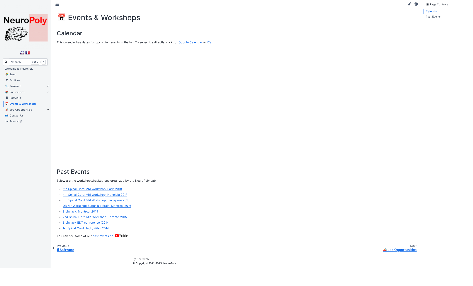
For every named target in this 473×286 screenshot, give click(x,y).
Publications (15, 92)
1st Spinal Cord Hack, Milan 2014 (86, 228)
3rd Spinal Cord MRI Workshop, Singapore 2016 (96, 200)
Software (13, 97)
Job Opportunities (18, 109)
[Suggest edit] (409, 4)
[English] (22, 54)
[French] (27, 54)
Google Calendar (190, 42)
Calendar (432, 11)
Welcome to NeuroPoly (19, 68)
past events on (103, 236)
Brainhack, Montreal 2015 (80, 211)
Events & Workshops (20, 103)
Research (13, 86)
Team (10, 74)
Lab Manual (12, 121)
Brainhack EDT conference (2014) (86, 222)
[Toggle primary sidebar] (57, 4)
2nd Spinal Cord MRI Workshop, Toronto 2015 (95, 217)
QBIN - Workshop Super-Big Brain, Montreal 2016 (97, 206)
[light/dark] (416, 4)
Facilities (12, 80)
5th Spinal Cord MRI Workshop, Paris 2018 (92, 189)
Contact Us (14, 115)
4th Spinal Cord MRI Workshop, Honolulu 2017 (95, 194)
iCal (209, 42)
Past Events (433, 16)
